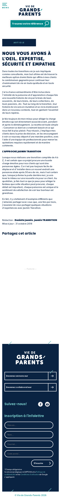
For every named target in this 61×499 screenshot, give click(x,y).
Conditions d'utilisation (30, 474)
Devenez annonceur (17, 376)
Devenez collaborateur (19, 387)
